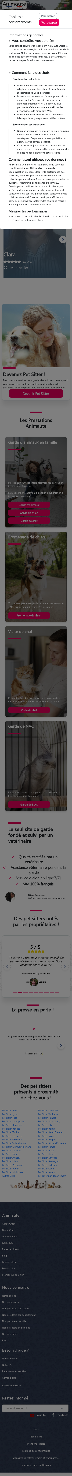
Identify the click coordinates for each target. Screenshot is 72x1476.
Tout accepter (49, 22)
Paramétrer (48, 16)
